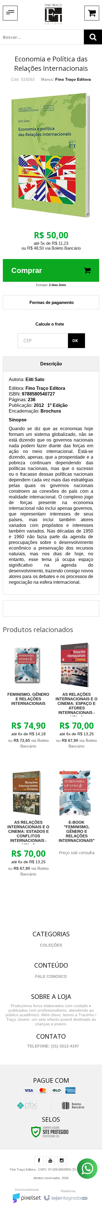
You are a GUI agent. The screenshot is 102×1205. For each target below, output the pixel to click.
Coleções (51, 945)
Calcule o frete (49, 324)
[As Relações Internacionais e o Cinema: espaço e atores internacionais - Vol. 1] (75, 697)
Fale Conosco (51, 976)
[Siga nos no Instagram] (62, 1161)
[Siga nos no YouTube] (50, 1161)
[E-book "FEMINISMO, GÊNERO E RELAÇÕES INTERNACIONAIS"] (75, 814)
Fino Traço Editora (73, 79)
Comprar (26, 270)
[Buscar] (93, 37)
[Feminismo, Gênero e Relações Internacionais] (27, 697)
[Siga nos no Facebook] (39, 1161)
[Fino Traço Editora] (53, 14)
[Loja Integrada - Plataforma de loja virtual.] (65, 1196)
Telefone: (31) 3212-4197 (52, 1046)
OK (75, 340)
